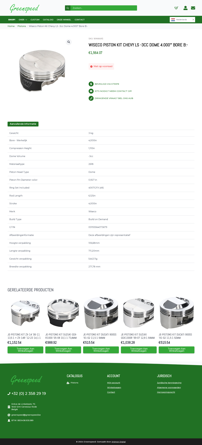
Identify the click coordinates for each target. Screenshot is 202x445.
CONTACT (80, 19)
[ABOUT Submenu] (26, 20)
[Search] (67, 8)
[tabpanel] (101, 200)
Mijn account (113, 382)
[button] (69, 42)
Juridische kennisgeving (169, 382)
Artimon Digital (118, 442)
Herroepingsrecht (166, 392)
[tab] (23, 124)
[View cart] (176, 8)
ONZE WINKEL (64, 19)
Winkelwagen (114, 387)
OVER (21, 19)
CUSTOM (35, 19)
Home (11, 26)
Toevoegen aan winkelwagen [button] (25, 349)
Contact (111, 392)
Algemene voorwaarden (169, 387)
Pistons (21, 26)
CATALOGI (48, 19)
